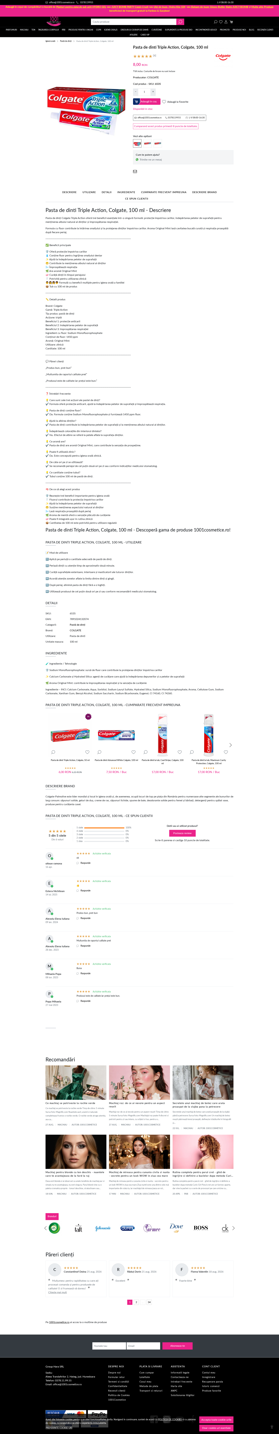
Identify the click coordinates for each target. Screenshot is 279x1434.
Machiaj (24, 30)
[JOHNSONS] (102, 1234)
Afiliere (134, 35)
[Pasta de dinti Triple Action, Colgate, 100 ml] (137, 143)
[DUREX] (127, 1234)
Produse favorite (211, 1391)
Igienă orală (110, 30)
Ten (33, 30)
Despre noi (114, 1373)
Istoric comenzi (211, 1386)
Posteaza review (182, 833)
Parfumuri (11, 30)
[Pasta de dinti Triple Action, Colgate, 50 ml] (147, 143)
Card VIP (145, 35)
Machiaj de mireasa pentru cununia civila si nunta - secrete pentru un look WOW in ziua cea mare (139, 1174)
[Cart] (231, 22)
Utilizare (89, 192)
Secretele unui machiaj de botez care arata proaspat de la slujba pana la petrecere (199, 1105)
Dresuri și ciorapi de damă (134, 30)
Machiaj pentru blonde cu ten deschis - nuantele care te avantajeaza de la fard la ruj (75, 1174)
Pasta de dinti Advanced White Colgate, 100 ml (116, 760)
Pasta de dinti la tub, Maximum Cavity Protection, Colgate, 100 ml (209, 762)
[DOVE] (176, 1234)
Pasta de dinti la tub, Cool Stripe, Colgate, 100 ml (163, 762)
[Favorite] (220, 22)
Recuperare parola (212, 1382)
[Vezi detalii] (53, 752)
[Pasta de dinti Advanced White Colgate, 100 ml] (116, 735)
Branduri (52, 1216)
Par (186, 1194)
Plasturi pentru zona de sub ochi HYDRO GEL (81, 7)
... (143, 1302)
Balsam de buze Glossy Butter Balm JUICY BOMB (219, 7)
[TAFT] (78, 1234)
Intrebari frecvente (181, 1382)
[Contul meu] (226, 22)
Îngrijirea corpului (48, 30)
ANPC (174, 1391)
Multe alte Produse (262, 7)
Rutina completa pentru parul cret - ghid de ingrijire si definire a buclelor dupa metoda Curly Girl (203, 1174)
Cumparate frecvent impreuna (163, 192)
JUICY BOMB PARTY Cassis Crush (130, 7)
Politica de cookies (170, 1419)
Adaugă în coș (149, 101)
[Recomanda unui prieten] (135, 172)
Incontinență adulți (206, 30)
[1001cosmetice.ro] (63, 22)
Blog (251, 30)
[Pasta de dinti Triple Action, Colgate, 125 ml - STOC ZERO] (157, 143)
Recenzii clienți (265, 30)
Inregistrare (208, 1377)
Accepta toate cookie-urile (216, 1420)
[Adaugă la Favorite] (87, 752)
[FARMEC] (151, 1234)
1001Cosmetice (117, 1400)
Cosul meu (145, 1382)
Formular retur (116, 1377)
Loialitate (145, 1377)
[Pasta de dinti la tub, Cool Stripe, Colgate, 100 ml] (162, 735)
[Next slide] (230, 745)
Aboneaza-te (177, 1346)
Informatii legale (180, 1373)
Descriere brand (204, 192)
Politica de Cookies (119, 1395)
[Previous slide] (45, 1228)
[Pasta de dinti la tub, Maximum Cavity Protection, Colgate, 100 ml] (209, 735)
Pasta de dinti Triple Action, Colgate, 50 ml (70, 760)
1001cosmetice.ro (59, 1322)
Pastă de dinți (66, 41)
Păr (63, 30)
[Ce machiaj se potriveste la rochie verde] (76, 1082)
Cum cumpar (147, 1373)
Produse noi (239, 30)
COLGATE (153, 77)
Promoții (224, 30)
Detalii (107, 192)
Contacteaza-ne (180, 1377)
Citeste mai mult (57, 1292)
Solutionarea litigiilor (183, 1395)
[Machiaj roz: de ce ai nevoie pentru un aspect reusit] (139, 1082)
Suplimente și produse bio (178, 30)
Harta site (176, 1386)
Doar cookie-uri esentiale (216, 1428)
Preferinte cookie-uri (59, 1428)
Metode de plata (149, 1386)
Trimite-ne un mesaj (151, 159)
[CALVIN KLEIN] (225, 1234)
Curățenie (156, 30)
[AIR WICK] (54, 1234)
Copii (98, 30)
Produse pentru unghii (80, 30)
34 (149, 1302)
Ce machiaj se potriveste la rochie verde (70, 1103)
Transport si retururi (151, 1391)
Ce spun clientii (136, 199)
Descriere (69, 192)
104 (169, 7)
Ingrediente (126, 192)
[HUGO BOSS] (200, 1234)
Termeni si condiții (118, 1382)
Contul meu (208, 1373)
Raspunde (85, 863)
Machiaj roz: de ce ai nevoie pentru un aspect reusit (137, 1105)
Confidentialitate (117, 1386)
